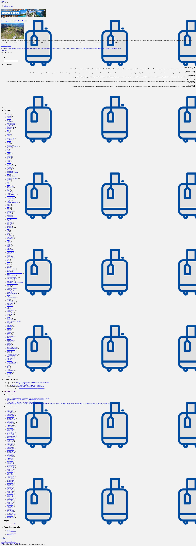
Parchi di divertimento (46, 48)
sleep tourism (10, 312)
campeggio (9, 157)
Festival (8, 204)
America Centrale (11, 123)
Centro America (10, 165)
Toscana (9, 339)
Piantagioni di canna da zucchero (15, 282)
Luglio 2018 (10, 492)
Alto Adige (8, 48)
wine (8, 376)
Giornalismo (10, 216)
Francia (8, 209)
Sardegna (9, 304)
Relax (8, 296)
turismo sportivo (11, 350)
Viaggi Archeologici (11, 362)
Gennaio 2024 (10, 433)
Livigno (9, 244)
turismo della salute (11, 347)
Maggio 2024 (10, 428)
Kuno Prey (72, 48)
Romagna (9, 300)
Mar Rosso (9, 249)
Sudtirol (9, 329)
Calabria (9, 153)
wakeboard (9, 372)
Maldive (9, 246)
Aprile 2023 (10, 445)
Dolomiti (67, 48)
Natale (8, 264)
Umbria (8, 352)
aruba (8, 131)
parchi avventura (11, 275)
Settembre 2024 (10, 422)
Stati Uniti (9, 322)
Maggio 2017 (10, 506)
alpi (7, 120)
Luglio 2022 (10, 458)
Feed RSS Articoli (5, 543)
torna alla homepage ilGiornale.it (8, 542)
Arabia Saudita (10, 127)
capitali (8, 160)
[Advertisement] (15, 98)
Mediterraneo (10, 252)
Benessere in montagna (22, 48)
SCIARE (9, 308)
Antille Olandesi (11, 124)
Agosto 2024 (10, 423)
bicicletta (9, 147)
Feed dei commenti (11, 533)
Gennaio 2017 (10, 511)
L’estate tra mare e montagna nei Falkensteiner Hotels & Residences (23, 402)
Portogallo (9, 292)
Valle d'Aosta (10, 356)
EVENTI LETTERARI (12, 202)
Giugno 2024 (10, 426)
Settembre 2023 (10, 439)
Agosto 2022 (10, 456)
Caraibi (8, 161)
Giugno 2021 (10, 472)
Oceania (9, 267)
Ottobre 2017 (10, 500)
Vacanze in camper (11, 355)
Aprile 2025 (10, 412)
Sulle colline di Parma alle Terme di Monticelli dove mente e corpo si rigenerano (26, 399)
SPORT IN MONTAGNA (13, 321)
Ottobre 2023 (10, 437)
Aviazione (9, 136)
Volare (8, 367)
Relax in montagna (11, 297)
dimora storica (10, 186)
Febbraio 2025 (10, 415)
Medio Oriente (10, 251)
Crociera (9, 180)
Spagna (8, 317)
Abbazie (9, 114)
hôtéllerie (9, 224)
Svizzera (9, 330)
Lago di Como (10, 237)
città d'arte (9, 175)
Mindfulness (79, 48)
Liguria (8, 241)
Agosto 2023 (10, 440)
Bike (8, 149)
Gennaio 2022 (10, 463)
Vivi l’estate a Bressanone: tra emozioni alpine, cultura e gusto (22, 400)
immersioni (9, 226)
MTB (8, 260)
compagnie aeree (11, 176)
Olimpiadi (9, 271)
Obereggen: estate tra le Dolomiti (14, 21)
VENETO (9, 361)
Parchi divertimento (11, 278)
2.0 (7, 113)
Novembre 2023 (11, 436)
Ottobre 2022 (10, 454)
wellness (9, 374)
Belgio (8, 143)
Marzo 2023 (10, 447)
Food (8, 208)
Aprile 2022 (10, 462)
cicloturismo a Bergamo (12, 172)
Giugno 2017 (10, 505)
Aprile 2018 (10, 495)
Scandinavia (10, 306)
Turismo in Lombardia (12, 348)
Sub (8, 323)
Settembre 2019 (10, 484)
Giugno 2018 (10, 494)
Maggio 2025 (10, 411)
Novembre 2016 (11, 514)
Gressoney (9, 222)
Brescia (8, 150)
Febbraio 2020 (10, 478)
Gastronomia (10, 211)
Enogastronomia (11, 196)
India (8, 229)
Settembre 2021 (10, 467)
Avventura (9, 139)
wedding (9, 373)
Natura (8, 266)
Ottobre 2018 (10, 489)
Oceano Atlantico (11, 268)
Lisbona (9, 242)
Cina (8, 174)
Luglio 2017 (10, 503)
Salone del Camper (11, 301)
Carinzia (9, 163)
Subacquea (9, 325)
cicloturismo (10, 171)
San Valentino (10, 303)
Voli (8, 369)
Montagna (37, 48)
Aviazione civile (11, 138)
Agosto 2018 (10, 491)
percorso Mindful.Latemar (104, 48)
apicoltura (9, 125)
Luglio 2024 (10, 425)
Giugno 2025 (10, 410)
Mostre (8, 259)
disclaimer (3, 538)
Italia (8, 233)
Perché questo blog (8, 6)
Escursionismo (10, 197)
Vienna (8, 365)
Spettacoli (9, 318)
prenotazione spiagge (12, 293)
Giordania (9, 215)
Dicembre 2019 (10, 481)
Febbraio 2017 (10, 510)
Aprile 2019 (10, 487)
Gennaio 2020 (10, 480)
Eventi (8, 201)
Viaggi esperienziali (56, 48)
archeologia (9, 128)
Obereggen (85, 48)
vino (8, 366)
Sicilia (8, 311)
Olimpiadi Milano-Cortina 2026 (14, 273)
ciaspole (9, 169)
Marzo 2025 (10, 414)
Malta (8, 248)
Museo (8, 262)
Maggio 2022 (10, 461)
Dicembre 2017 (10, 498)
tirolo (8, 337)
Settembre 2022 (10, 455)
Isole (8, 231)
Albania (9, 119)
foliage (8, 207)
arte (7, 130)
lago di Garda (10, 238)
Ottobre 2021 (10, 466)
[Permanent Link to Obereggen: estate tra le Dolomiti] (12, 38)
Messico (9, 253)
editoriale (9, 191)
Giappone (9, 213)
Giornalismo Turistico (12, 218)
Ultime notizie (10, 391)
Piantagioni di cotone (12, 284)
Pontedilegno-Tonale (12, 290)
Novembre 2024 (11, 419)
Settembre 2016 (10, 517)
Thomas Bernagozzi (116, 48)
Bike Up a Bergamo (24, 384)
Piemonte (9, 285)
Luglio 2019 (10, 485)
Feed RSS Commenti (15, 543)
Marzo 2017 (10, 509)
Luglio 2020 (10, 477)
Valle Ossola (10, 358)
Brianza (8, 152)
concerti (9, 179)
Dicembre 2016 (10, 513)
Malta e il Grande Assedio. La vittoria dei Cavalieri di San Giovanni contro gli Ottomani (28, 398)
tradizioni (9, 341)
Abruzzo (9, 116)
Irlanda (8, 230)
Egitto (8, 193)
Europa (8, 200)
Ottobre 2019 (10, 483)
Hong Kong (10, 223)
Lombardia (9, 245)
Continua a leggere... (6, 46)
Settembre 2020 (10, 476)
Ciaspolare (9, 168)
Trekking (9, 343)
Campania (9, 156)
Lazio (8, 240)
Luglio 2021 (10, 470)
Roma (8, 299)
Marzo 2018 (10, 496)
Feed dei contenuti (11, 531)
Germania (9, 212)
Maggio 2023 (10, 444)
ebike (8, 190)
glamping (9, 219)
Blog (5, 5)
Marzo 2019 (10, 488)
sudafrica (9, 328)
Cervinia (9, 167)
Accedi (8, 530)
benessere (13, 48)
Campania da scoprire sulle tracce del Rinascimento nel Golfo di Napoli (32, 382)
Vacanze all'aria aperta (12, 354)
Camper (9, 158)
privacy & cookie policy (6, 539)
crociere (9, 182)
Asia (8, 132)
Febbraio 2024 (10, 432)
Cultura (8, 185)
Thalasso (9, 334)
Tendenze (9, 332)
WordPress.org (10, 534)
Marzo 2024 (10, 430)
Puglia (8, 295)
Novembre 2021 (11, 465)
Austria (8, 135)
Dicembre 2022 (10, 451)
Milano (8, 255)
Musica (8, 263)
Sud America (10, 326)
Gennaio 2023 (10, 450)
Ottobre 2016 (10, 516)
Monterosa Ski (10, 257)
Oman (8, 274)
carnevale (9, 164)
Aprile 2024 (10, 429)
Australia (9, 134)
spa (7, 315)
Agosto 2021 (10, 469)
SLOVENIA (10, 314)
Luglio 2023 (10, 441)
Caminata (9, 154)
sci (7, 307)
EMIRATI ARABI (11, 194)
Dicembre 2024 (10, 418)
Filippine (9, 205)
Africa (8, 117)
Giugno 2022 (10, 459)
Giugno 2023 (10, 443)
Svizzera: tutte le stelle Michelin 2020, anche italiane (31, 386)
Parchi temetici (10, 281)
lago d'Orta (9, 235)
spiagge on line (10, 319)
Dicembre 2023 (10, 434)
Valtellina (9, 359)
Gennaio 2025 (10, 417)
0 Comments (4, 50)
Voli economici (10, 370)
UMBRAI (9, 351)
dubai (8, 189)
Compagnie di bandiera (12, 178)
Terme (8, 333)
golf (8, 220)
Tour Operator (10, 340)
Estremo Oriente (11, 198)
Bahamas (9, 141)
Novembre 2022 (11, 452)
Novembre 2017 (11, 499)
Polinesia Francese (11, 288)
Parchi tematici (10, 279)
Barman (9, 142)
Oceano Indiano (10, 270)
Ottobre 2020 (10, 474)
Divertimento (31, 48)
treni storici (9, 344)
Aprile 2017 (10, 507)
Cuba (8, 183)
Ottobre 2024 (10, 421)
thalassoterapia (10, 336)
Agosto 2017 (10, 502)
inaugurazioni (10, 227)
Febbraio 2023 (10, 448)
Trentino (9, 345)
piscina (8, 286)
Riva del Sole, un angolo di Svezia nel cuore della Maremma (26, 385)
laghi (8, 234)
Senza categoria (10, 310)
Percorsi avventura (92, 48)
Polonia (8, 289)
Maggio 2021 (10, 473)
